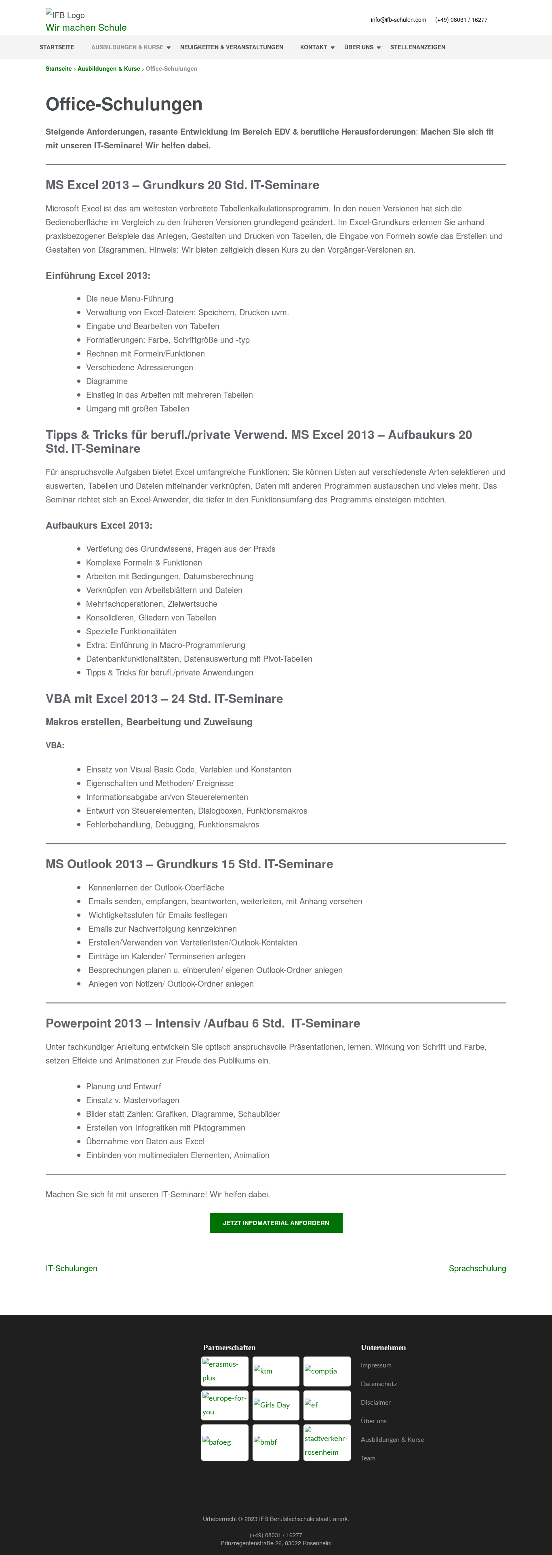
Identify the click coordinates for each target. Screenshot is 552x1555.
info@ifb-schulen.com (398, 19)
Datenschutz (379, 1384)
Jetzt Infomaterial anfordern (276, 1222)
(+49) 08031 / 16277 (461, 19)
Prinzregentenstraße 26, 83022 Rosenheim (276, 1542)
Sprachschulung (477, 1268)
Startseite (57, 47)
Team (368, 1458)
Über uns (358, 47)
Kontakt (313, 47)
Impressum (376, 1365)
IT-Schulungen (71, 1268)
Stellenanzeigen (417, 47)
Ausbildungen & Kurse (127, 47)
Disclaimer (376, 1402)
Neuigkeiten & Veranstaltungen (231, 47)
